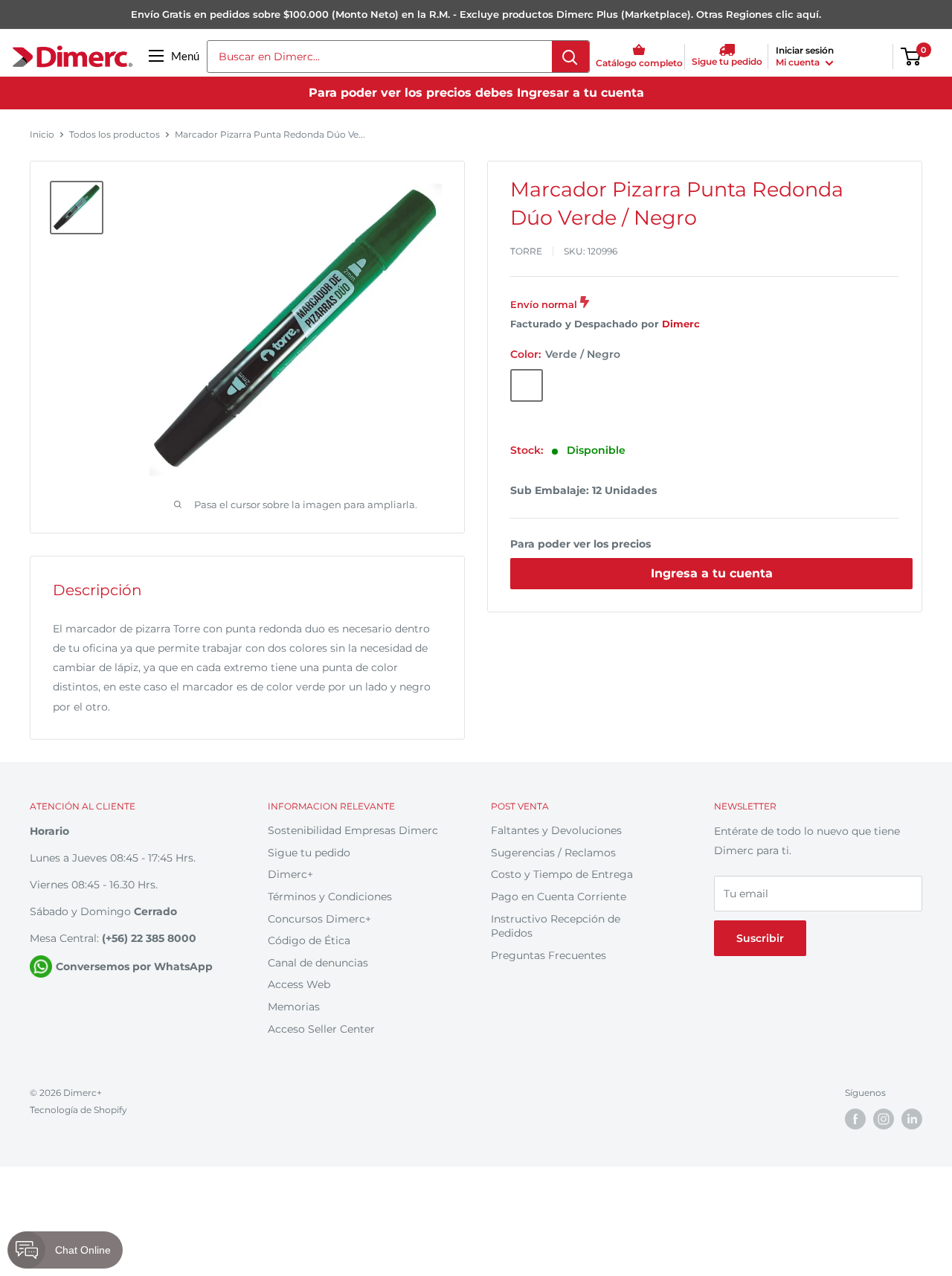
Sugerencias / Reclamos (553, 852)
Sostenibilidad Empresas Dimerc (353, 830)
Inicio (42, 134)
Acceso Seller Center (321, 1029)
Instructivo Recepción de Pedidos (555, 926)
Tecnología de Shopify (78, 1109)
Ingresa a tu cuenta (712, 573)
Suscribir (760, 938)
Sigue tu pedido (309, 852)
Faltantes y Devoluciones (556, 830)
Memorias (294, 1006)
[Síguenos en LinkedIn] (911, 1119)
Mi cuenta (799, 62)
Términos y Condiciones (330, 896)
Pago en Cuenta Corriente (558, 896)
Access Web (299, 984)
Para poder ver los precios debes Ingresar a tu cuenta (476, 93)
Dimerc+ (290, 874)
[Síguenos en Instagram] (883, 1119)
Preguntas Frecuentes (548, 955)
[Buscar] (570, 56)
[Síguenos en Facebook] (855, 1119)
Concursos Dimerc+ (319, 919)
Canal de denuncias (318, 962)
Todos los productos (114, 134)
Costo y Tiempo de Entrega (562, 874)
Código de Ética (309, 940)
